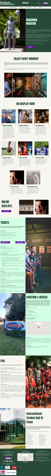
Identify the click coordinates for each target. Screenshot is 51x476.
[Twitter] (10, 461)
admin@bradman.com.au (33, 312)
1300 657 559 (19, 391)
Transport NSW (47, 341)
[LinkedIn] (12, 461)
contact (5, 291)
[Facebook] (7, 461)
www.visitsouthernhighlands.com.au (9, 389)
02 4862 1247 (31, 311)
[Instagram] (5, 461)
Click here (2, 268)
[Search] (38, 3)
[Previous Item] (2, 85)
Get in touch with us (21, 226)
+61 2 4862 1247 (9, 454)
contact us (5, 272)
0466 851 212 (31, 319)
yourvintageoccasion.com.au (6, 377)
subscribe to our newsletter (12, 69)
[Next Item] (48, 85)
